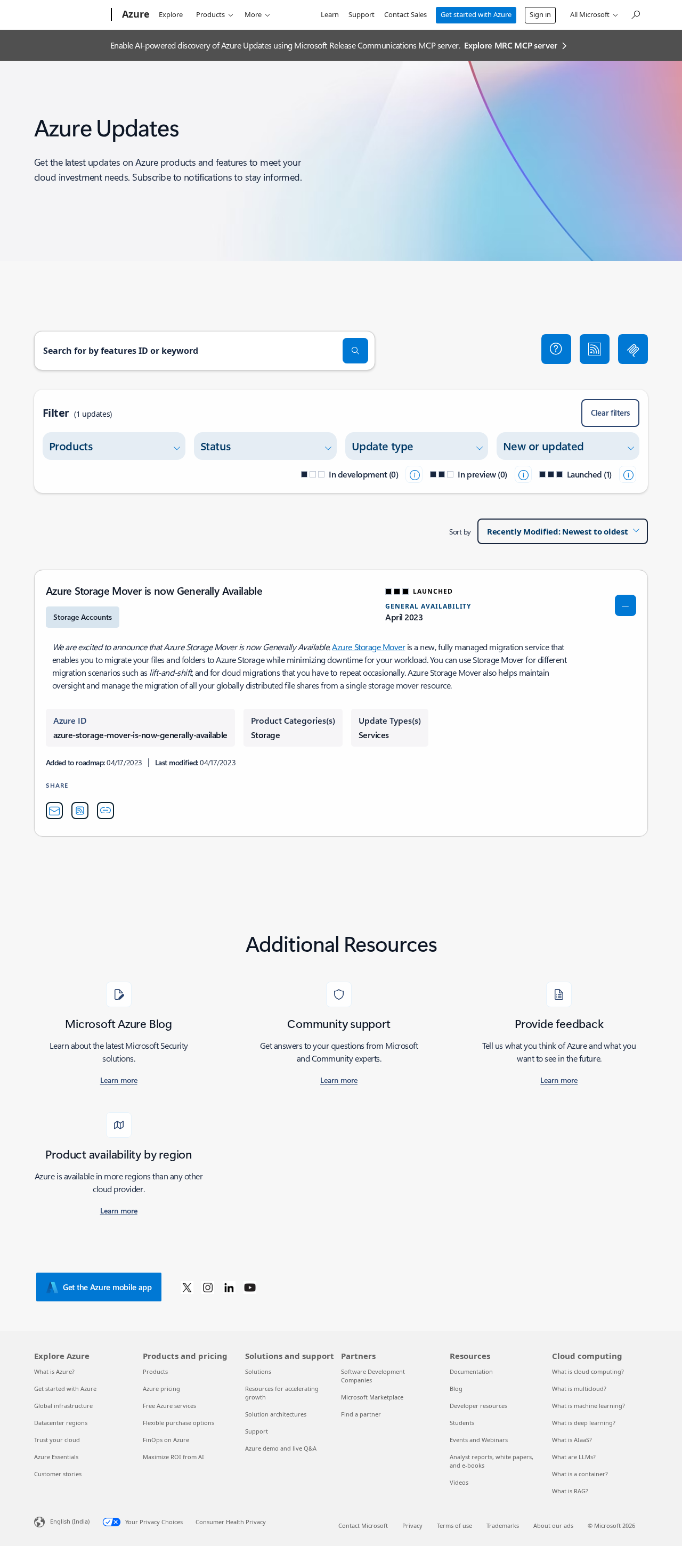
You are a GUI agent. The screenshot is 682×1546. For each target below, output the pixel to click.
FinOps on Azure (166, 1440)
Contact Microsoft (363, 1525)
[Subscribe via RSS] (595, 349)
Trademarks (502, 1525)
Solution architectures (275, 1414)
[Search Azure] (635, 14)
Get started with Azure (476, 14)
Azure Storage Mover (368, 646)
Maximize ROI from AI (173, 1457)
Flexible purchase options (178, 1423)
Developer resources (478, 1406)
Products (210, 14)
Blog (456, 1389)
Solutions (258, 1371)
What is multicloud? (579, 1389)
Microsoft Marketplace (372, 1397)
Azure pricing (161, 1389)
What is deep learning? (583, 1423)
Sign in (540, 14)
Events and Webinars (479, 1440)
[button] (556, 349)
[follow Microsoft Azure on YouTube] (249, 1287)
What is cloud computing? (588, 1371)
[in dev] (414, 474)
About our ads (553, 1525)
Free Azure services (169, 1406)
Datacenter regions (60, 1423)
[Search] (355, 350)
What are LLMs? (574, 1457)
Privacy (412, 1525)
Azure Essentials (56, 1457)
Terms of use (454, 1525)
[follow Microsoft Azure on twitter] (187, 1287)
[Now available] (627, 474)
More (253, 14)
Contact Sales (405, 14)
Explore (171, 14)
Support (361, 14)
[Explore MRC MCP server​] (633, 349)
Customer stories (58, 1474)
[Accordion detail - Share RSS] (79, 810)
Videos (459, 1482)
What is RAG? (570, 1491)
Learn (330, 14)
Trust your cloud (57, 1440)
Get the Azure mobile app (107, 1287)
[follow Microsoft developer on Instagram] (207, 1287)
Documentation (471, 1371)
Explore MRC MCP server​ (510, 45)
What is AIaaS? (572, 1440)
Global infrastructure (63, 1406)
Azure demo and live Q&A (280, 1448)
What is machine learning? (588, 1406)
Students (462, 1423)
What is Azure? (54, 1371)
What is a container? (580, 1474)
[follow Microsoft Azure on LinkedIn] (229, 1287)
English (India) (70, 1521)
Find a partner (361, 1414)
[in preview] (523, 474)
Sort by (460, 532)
